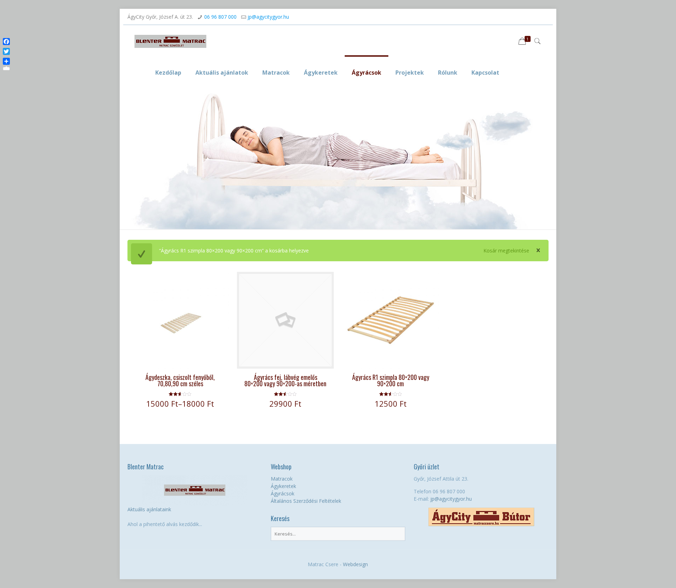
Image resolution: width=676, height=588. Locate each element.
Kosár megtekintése (506, 250)
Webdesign (355, 564)
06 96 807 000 (220, 16)
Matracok (282, 478)
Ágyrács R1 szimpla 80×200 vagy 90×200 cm (390, 380)
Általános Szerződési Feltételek (306, 501)
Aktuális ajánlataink (149, 509)
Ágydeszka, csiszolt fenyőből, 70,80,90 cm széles (180, 380)
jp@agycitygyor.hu (268, 16)
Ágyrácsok (282, 493)
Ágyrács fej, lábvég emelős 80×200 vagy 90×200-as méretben (285, 380)
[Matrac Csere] (170, 41)
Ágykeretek (283, 486)
